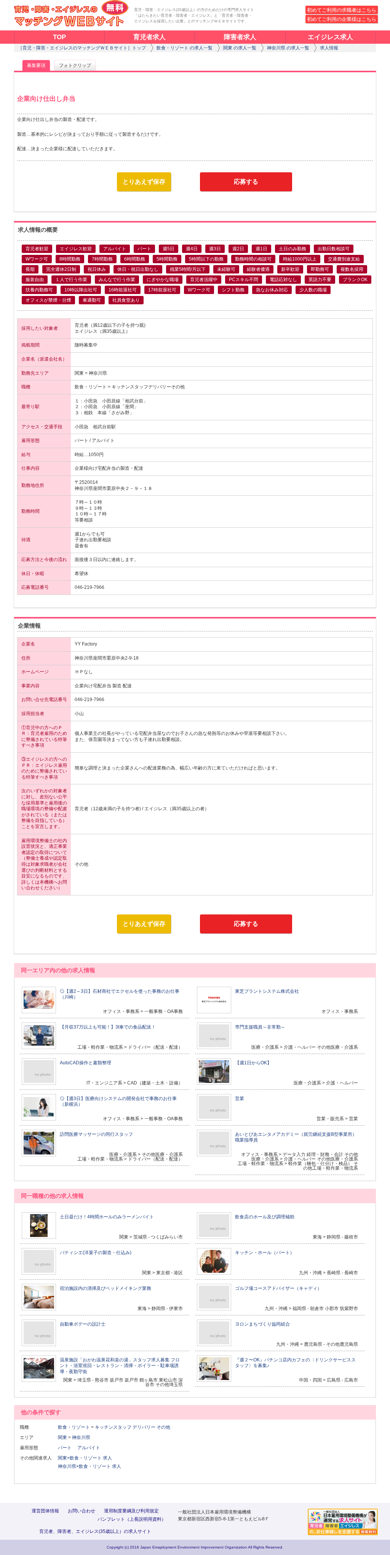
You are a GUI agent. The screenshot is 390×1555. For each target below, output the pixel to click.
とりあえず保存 (144, 181)
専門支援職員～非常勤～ (260, 1027)
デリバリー (144, 1427)
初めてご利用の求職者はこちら (341, 10)
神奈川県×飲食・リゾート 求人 (89, 1466)
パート (67, 1447)
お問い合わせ (81, 1511)
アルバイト (91, 1447)
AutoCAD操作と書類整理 (85, 1062)
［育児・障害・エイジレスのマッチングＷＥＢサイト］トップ (82, 48)
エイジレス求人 (330, 37)
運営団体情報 (45, 1511)
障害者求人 (240, 37)
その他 (163, 1427)
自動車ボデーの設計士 (82, 1324)
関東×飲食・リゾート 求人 (85, 1458)
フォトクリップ (75, 65)
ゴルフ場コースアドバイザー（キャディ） (278, 1288)
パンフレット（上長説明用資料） (132, 1519)
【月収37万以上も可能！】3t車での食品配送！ (108, 1027)
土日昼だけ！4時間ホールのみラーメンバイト (107, 1217)
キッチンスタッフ (113, 1427)
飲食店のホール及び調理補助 (264, 1217)
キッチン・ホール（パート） (264, 1252)
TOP (59, 37)
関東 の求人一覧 (239, 48)
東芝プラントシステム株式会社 (267, 991)
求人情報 (329, 48)
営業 (239, 1098)
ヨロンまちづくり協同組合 (262, 1324)
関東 (62, 1437)
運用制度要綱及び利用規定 (131, 1511)
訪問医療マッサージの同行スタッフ (96, 1134)
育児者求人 (149, 37)
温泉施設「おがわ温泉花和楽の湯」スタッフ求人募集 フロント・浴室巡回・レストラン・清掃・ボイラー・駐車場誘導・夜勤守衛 (120, 1365)
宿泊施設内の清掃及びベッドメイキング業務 (105, 1288)
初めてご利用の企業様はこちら (341, 19)
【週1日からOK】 (253, 1062)
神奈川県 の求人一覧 (288, 48)
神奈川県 (81, 1437)
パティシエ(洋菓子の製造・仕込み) (95, 1252)
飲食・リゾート (74, 1427)
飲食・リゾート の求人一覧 (185, 48)
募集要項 (36, 65)
